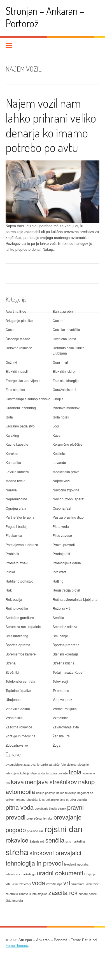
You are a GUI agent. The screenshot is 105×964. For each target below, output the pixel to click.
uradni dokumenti (60, 872)
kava (17, 781)
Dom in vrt (60, 362)
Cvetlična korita (64, 338)
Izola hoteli (61, 417)
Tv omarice (61, 690)
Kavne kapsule (17, 444)
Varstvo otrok (62, 699)
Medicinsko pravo (66, 471)
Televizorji (60, 681)
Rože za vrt (61, 608)
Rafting (58, 581)
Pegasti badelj (16, 526)
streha (17, 851)
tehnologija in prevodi (34, 863)
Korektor (12, 453)
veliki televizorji (21, 884)
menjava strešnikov (51, 781)
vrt (66, 882)
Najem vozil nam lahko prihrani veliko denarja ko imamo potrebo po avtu (51, 125)
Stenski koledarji (65, 654)
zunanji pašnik (88, 894)
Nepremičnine (16, 498)
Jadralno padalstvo (20, 426)
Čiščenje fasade (18, 338)
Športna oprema (18, 644)
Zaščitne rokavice (19, 726)
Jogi (56, 426)
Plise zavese (62, 535)
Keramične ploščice (68, 444)
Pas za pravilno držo (68, 517)
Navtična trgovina (66, 489)
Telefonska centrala (20, 681)
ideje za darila (40, 773)
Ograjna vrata (16, 508)
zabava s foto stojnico (33, 894)
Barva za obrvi (63, 311)
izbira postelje (59, 773)
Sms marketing (17, 635)
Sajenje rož (36, 841)
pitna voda (20, 807)
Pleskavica (14, 535)
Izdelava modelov (66, 407)
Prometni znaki (17, 562)
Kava (56, 435)
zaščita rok (63, 892)
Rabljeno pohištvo (19, 581)
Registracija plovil (66, 590)
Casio (10, 329)
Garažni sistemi (64, 389)
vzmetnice (78, 884)
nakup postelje (45, 793)
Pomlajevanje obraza (22, 544)
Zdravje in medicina (21, 735)
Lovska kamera (17, 471)
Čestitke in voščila (66, 329)
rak (41, 831)
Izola (9, 417)
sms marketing (75, 841)
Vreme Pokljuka (65, 708)
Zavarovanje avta (66, 726)
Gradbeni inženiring (21, 407)
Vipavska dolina (18, 708)
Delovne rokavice (19, 347)
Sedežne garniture (20, 617)
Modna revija (15, 480)
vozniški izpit (54, 884)
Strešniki (12, 672)
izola (75, 771)
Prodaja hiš (61, 553)
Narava (11, 489)
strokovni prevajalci (55, 852)
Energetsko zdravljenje (23, 380)
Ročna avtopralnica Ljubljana (75, 599)
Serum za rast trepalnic (23, 626)
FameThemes (17, 945)
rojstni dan (63, 828)
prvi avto (32, 831)
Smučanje (60, 635)
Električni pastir (17, 371)
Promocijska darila (67, 562)
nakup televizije (66, 793)
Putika (10, 571)
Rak (9, 590)
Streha (11, 663)
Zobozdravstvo (17, 745)
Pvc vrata (60, 571)
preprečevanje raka (39, 818)
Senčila (58, 617)
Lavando (59, 462)
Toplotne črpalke (18, 690)
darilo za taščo (50, 764)
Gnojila (58, 398)
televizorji (70, 864)
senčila (54, 840)
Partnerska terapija (20, 517)
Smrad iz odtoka (65, 626)
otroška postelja (76, 799)
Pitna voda (61, 526)
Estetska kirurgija (66, 380)
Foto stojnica (15, 389)
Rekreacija (14, 599)
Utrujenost (13, 699)
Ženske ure (61, 735)
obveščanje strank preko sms (46, 799)
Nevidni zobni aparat (68, 498)
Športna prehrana (66, 644)
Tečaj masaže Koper (68, 672)
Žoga (56, 745)
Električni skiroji (64, 371)
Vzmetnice (61, 717)
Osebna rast (62, 508)
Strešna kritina (63, 663)
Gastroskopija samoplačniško (28, 398)
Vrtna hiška (14, 717)
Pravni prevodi (64, 544)
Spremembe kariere (21, 654)
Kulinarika (13, 462)
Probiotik (12, 553)
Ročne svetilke (17, 608)
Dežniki (11, 362)
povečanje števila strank (50, 808)
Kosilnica (60, 453)
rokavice (17, 840)
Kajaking (12, 435)
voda (38, 882)
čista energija (14, 900)
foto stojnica (68, 764)
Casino (58, 320)
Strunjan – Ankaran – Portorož (45, 17)
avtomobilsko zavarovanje (22, 764)
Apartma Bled (16, 311)
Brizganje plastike (19, 320)
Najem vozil (62, 480)
